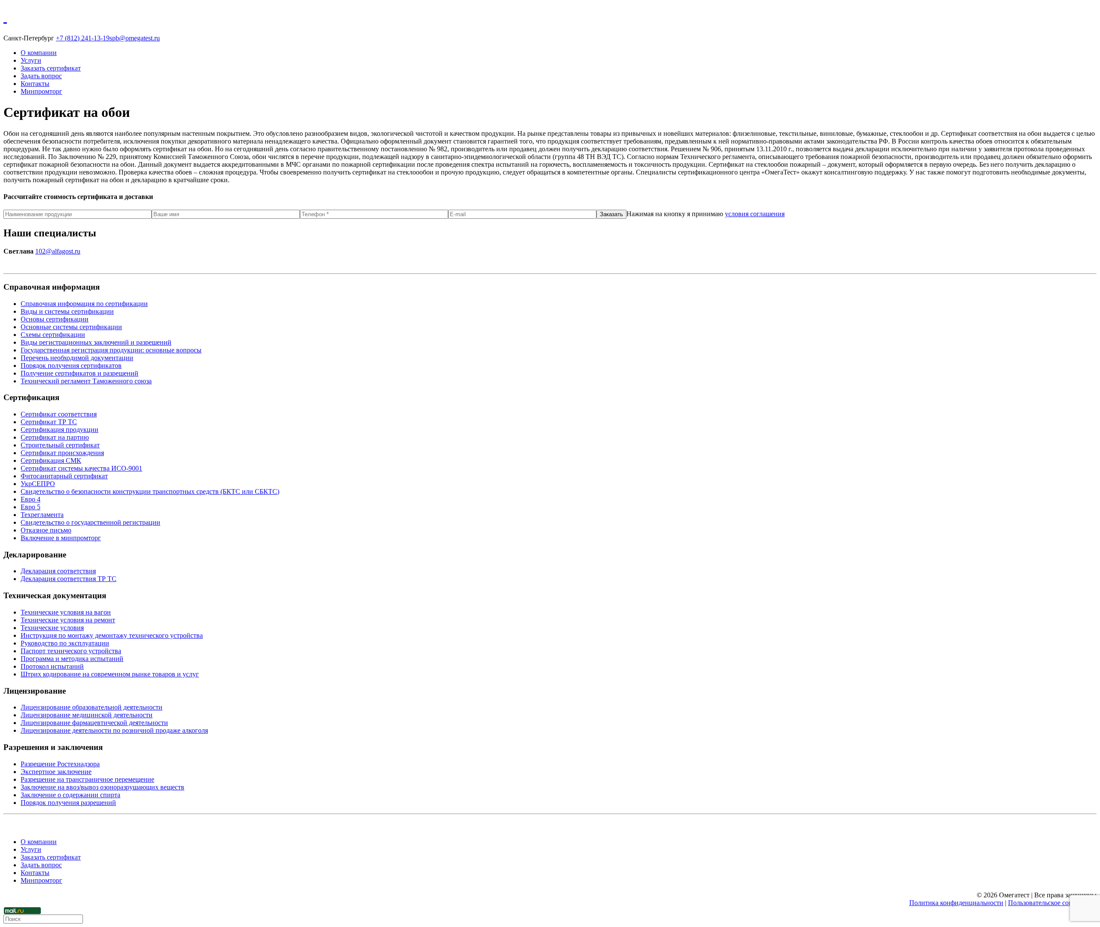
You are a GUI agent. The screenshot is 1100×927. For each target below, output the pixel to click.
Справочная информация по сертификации (84, 303)
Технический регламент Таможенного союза (86, 381)
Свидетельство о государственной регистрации (90, 522)
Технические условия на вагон (66, 612)
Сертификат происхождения (62, 452)
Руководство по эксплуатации (65, 643)
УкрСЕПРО (38, 483)
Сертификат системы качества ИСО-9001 (81, 468)
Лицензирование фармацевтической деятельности (94, 722)
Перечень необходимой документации (77, 357)
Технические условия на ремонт (68, 620)
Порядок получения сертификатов (71, 365)
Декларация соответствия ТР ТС (68, 578)
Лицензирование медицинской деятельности (87, 715)
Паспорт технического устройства (71, 651)
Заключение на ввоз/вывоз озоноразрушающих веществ (102, 787)
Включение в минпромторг (61, 538)
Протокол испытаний (52, 666)
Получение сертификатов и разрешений (79, 373)
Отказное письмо (46, 530)
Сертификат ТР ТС (49, 421)
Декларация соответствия (58, 571)
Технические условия (52, 627)
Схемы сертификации (53, 334)
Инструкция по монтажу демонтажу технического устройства (112, 635)
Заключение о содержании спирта (70, 795)
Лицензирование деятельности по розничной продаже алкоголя (114, 730)
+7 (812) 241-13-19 (83, 38)
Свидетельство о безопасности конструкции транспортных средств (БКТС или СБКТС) (150, 491)
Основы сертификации (55, 319)
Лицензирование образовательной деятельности (91, 707)
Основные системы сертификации (71, 326)
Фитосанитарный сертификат (64, 476)
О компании (39, 52)
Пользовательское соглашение (1052, 902)
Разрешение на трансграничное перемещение (87, 779)
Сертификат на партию (55, 437)
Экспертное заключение (56, 771)
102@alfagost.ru (57, 251)
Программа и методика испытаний (72, 658)
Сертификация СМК (51, 460)
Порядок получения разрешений (68, 802)
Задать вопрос (41, 76)
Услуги (31, 60)
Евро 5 (30, 507)
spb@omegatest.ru (135, 38)
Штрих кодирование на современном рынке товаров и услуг (110, 674)
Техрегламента (42, 514)
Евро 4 (30, 499)
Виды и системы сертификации (67, 311)
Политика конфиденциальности (956, 902)
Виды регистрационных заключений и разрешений (96, 342)
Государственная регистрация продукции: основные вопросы (111, 350)
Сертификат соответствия (59, 414)
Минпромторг (41, 91)
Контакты (35, 83)
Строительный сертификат (60, 445)
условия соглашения (755, 213)
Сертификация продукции (59, 429)
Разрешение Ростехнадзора (60, 764)
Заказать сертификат (51, 68)
